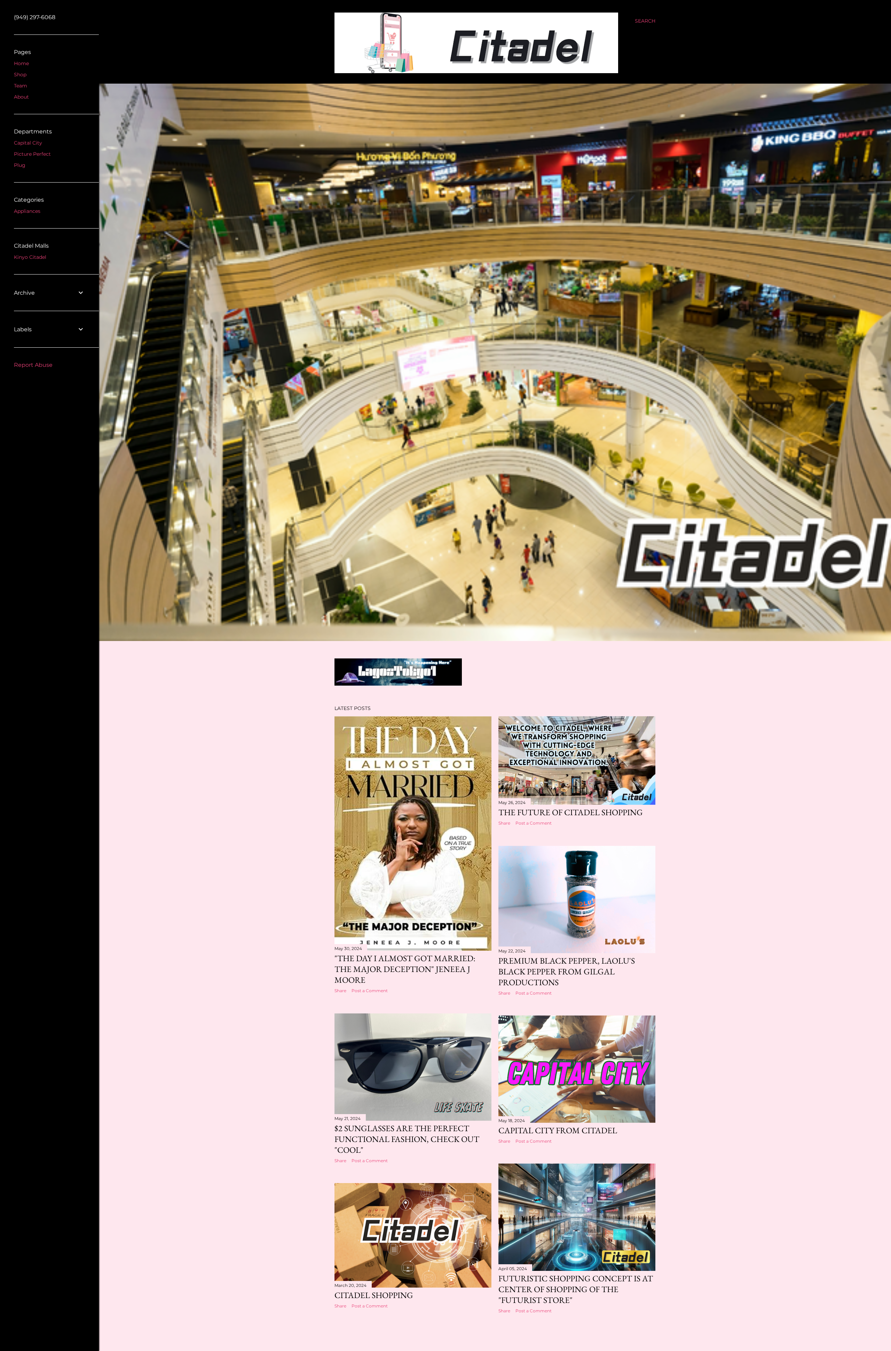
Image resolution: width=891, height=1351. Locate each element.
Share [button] (340, 990)
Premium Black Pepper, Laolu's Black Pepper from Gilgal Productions (566, 971)
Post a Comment (370, 990)
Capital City (28, 143)
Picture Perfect (32, 154)
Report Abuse (33, 365)
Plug (19, 165)
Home (21, 63)
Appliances (27, 211)
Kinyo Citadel (30, 257)
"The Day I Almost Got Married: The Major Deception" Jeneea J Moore (404, 969)
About (21, 97)
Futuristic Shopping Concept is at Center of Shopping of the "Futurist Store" (575, 1289)
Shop (20, 74)
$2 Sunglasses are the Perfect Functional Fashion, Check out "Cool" (406, 1139)
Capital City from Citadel (557, 1130)
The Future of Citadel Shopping (570, 812)
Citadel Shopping (373, 1295)
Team (20, 86)
